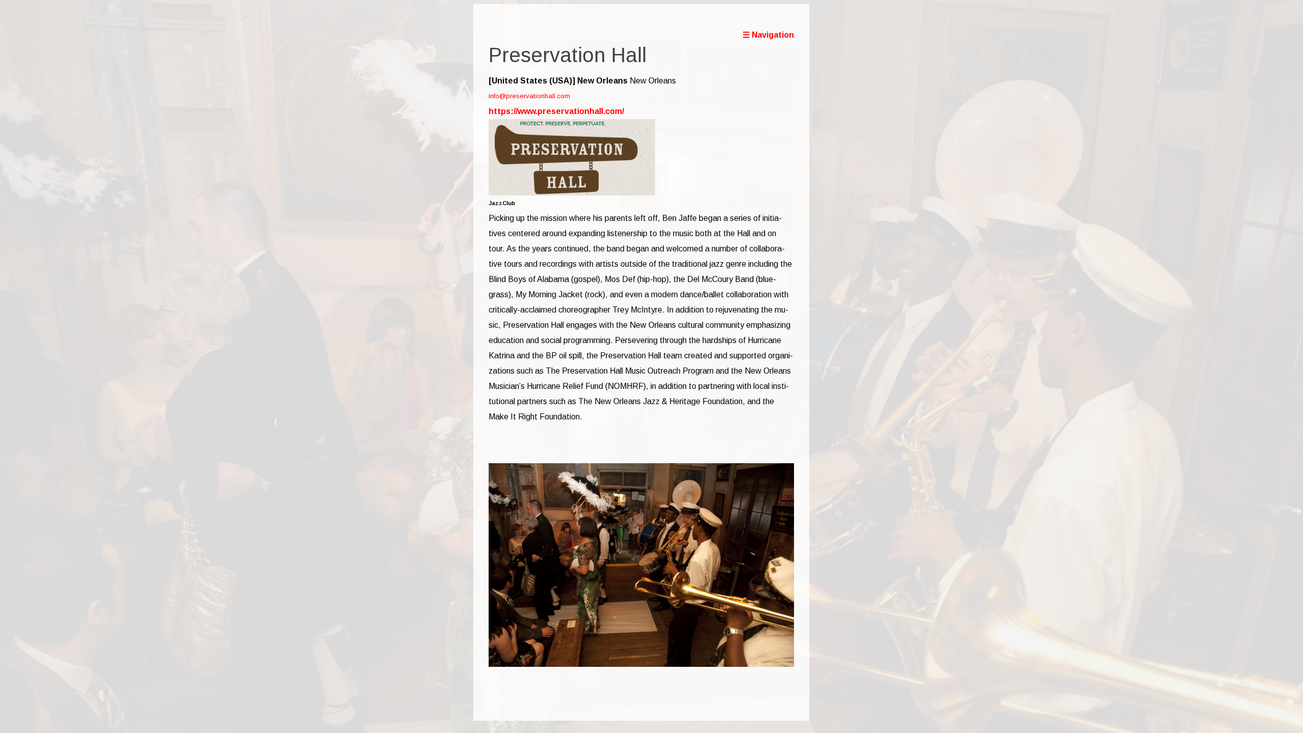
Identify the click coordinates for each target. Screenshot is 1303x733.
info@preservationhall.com (529, 96)
